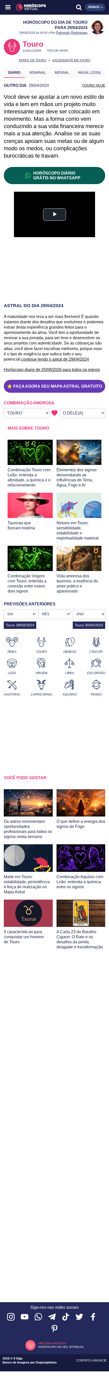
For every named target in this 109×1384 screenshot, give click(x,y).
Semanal (37, 72)
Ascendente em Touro (71, 60)
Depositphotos (46, 1362)
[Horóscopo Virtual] (31, 7)
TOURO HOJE (93, 85)
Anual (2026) (89, 72)
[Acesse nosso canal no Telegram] (52, 1317)
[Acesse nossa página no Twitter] (79, 1317)
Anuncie (99, 1360)
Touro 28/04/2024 (20, 625)
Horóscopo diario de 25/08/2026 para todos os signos (52, 369)
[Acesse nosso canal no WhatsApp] (38, 1317)
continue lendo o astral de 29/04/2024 (55, 359)
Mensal (62, 72)
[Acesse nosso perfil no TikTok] (65, 1317)
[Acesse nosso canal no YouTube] (24, 1317)
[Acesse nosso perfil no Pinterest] (54, 1329)
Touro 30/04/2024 (89, 625)
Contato (83, 1360)
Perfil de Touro (32, 60)
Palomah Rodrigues (71, 33)
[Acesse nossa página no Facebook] (93, 1317)
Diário (14, 72)
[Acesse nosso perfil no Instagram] (11, 1317)
